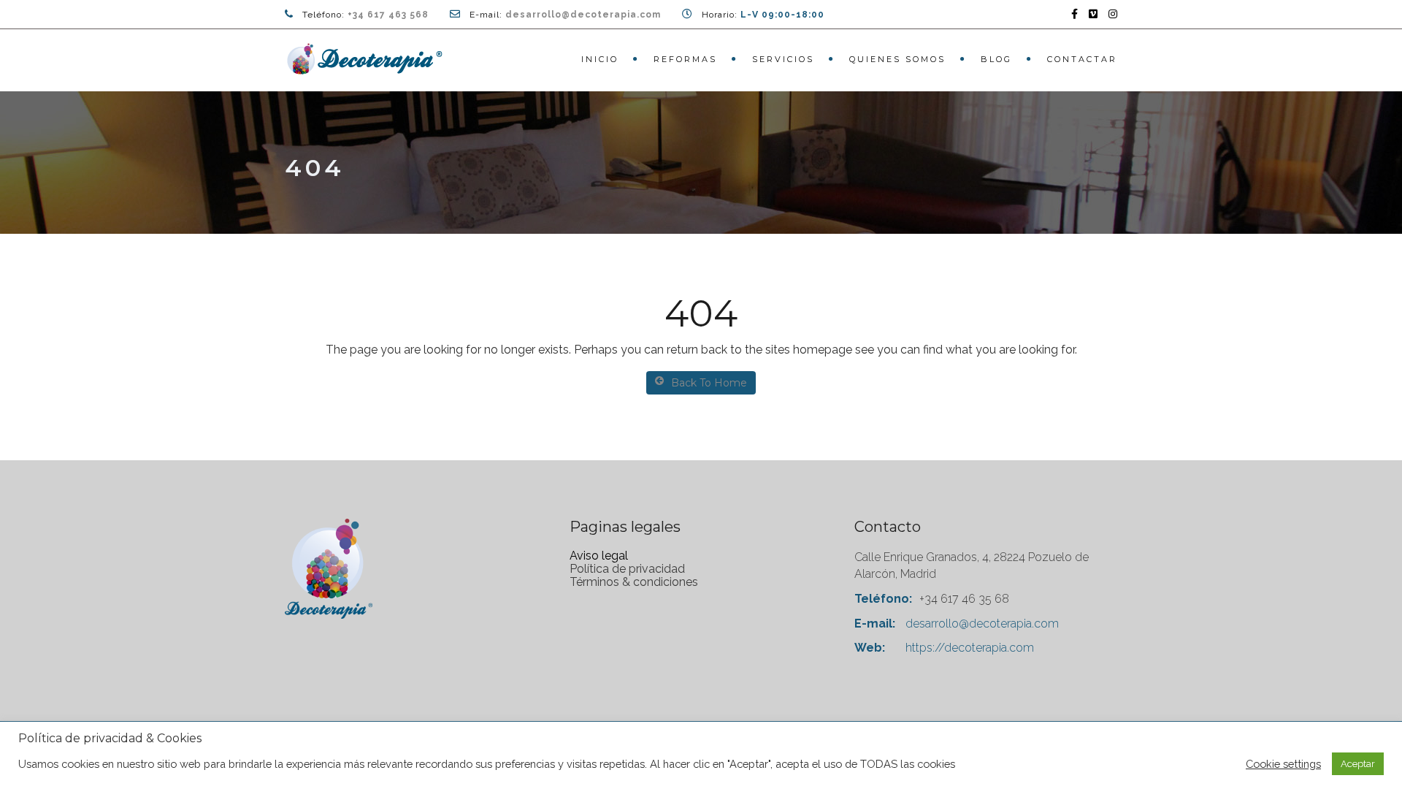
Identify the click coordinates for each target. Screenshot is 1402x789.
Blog (996, 59)
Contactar (1082, 59)
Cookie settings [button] (1283, 764)
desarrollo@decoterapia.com (583, 14)
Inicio (599, 59)
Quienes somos (897, 59)
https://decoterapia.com (969, 648)
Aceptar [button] (1358, 763)
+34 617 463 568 (388, 14)
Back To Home (709, 382)
